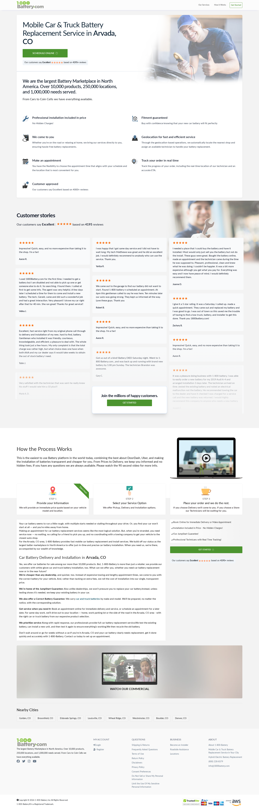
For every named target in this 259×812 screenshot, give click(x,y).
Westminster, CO (140, 718)
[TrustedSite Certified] (191, 802)
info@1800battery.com (219, 766)
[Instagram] (29, 761)
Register (100, 749)
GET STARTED (129, 403)
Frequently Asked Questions (145, 749)
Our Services (203, 5)
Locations (174, 754)
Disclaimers (137, 763)
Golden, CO (25, 718)
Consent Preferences (141, 772)
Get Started (236, 5)
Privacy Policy (138, 767)
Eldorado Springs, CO (70, 718)
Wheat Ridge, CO (117, 718)
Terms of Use (138, 754)
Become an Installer (179, 745)
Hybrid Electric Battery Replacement (225, 757)
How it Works (220, 5)
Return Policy (138, 758)
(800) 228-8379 (215, 761)
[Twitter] (23, 761)
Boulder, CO (162, 718)
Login (98, 745)
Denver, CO (180, 718)
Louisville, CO (95, 718)
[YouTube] (34, 761)
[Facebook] (18, 761)
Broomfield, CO (45, 718)
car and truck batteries (88, 599)
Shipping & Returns (141, 745)
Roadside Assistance (179, 749)
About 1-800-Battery (218, 745)
